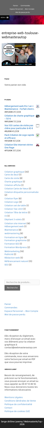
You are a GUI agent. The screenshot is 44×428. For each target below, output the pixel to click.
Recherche (12, 287)
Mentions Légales (14, 397)
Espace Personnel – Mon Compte (22, 9)
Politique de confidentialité (18, 404)
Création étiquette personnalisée (22, 192)
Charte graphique (13, 181)
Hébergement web (14, 226)
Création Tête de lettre (16, 212)
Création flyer (11, 198)
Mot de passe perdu (22, 12)
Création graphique (14, 172)
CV (6, 216)
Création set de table (15, 205)
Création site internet (15, 223)
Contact (8, 408)
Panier (15, 6)
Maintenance (11, 230)
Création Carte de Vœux (16, 188)
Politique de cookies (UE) (17, 411)
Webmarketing (12, 251)
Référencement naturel (16, 261)
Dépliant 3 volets (13, 219)
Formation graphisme (16, 240)
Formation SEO (12, 244)
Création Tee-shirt (14, 209)
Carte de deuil (12, 174)
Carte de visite (12, 178)
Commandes (25, 6)
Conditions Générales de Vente (20, 401)
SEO (6, 264)
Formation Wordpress (16, 247)
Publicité (9, 254)
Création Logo (12, 202)
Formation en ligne (14, 237)
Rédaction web (12, 258)
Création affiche (13, 185)
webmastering (12, 233)
